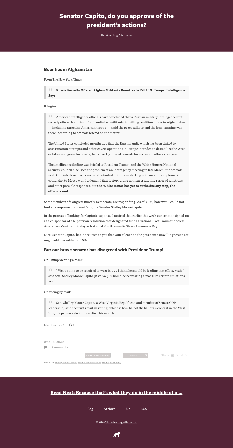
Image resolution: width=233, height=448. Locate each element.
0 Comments (59, 346)
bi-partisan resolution (89, 220)
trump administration (89, 362)
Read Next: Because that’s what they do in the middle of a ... (117, 392)
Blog (89, 408)
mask (78, 259)
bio (128, 408)
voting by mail (59, 291)
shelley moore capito (66, 362)
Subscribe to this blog (97, 355)
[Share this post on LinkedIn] (187, 355)
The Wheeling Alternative (116, 35)
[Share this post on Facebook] (182, 355)
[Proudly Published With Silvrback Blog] (116, 435)
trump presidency (111, 362)
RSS (144, 408)
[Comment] (45, 347)
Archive (109, 408)
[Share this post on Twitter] (178, 355)
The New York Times (67, 79)
